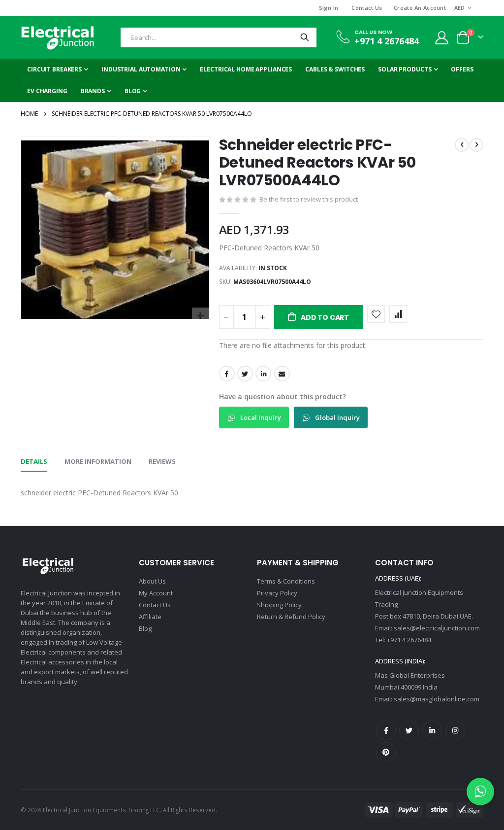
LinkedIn (263, 373)
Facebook (227, 373)
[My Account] (442, 37)
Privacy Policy (277, 592)
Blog (145, 628)
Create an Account (420, 7)
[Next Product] (476, 145)
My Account (156, 592)
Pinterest (386, 752)
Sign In (329, 7)
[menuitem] (136, 91)
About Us (152, 581)
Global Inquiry (337, 417)
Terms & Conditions (286, 581)
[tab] (34, 462)
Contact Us (366, 7)
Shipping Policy (279, 604)
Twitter (245, 373)
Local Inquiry (260, 417)
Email (282, 373)
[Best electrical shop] (57, 37)
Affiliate (150, 616)
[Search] (304, 37)
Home (29, 113)
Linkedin (432, 730)
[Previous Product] (462, 145)
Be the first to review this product (308, 199)
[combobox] (218, 37)
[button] (200, 316)
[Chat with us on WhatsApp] (480, 791)
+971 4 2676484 (386, 41)
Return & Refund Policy (291, 616)
